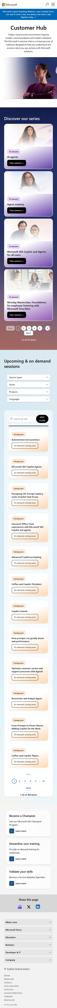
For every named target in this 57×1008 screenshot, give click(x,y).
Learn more (20, 831)
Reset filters (42, 419)
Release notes (9, 979)
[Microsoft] (10, 5)
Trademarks (8, 996)
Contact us (8, 982)
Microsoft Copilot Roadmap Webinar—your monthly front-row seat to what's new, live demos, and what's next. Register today (28, 14)
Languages (14, 399)
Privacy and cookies (11, 986)
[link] (20, 906)
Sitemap (7, 975)
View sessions (15, 163)
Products (13, 391)
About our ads (9, 1000)
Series (12, 384)
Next (28, 332)
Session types (15, 377)
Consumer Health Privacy (13, 993)
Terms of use (8, 989)
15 (43, 781)
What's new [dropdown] (11, 922)
